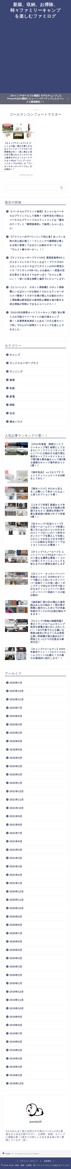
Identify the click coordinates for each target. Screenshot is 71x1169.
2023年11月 (17, 699)
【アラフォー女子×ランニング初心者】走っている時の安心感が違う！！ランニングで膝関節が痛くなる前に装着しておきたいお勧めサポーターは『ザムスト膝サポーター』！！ (38, 243)
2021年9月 (16, 816)
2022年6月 (16, 741)
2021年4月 (16, 858)
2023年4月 (16, 724)
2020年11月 (17, 899)
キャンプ (15, 354)
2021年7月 (16, 833)
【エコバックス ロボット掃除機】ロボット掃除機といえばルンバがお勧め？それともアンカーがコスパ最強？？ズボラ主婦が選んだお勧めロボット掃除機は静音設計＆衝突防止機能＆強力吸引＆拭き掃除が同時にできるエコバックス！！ (37, 295)
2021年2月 (16, 874)
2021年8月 (16, 824)
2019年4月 (16, 1058)
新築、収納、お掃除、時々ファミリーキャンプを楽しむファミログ (35, 10)
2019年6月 (16, 1041)
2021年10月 (17, 808)
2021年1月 (16, 883)
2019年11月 (17, 1000)
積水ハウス (16, 421)
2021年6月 (16, 841)
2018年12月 (17, 1083)
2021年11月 (17, 799)
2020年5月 (16, 950)
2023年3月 (16, 732)
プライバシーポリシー (29, 1161)
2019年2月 (16, 1075)
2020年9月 (16, 916)
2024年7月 (16, 682)
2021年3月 (16, 866)
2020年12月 (17, 891)
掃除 (12, 404)
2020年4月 (16, 958)
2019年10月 (17, 1008)
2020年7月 (16, 933)
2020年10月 (17, 908)
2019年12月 (17, 991)
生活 (12, 413)
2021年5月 (16, 849)
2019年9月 (16, 1016)
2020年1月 (16, 983)
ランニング (16, 371)
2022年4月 (16, 757)
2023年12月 (17, 691)
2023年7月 (16, 707)
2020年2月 (16, 975)
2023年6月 (16, 716)
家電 (12, 396)
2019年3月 (16, 1066)
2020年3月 (16, 966)
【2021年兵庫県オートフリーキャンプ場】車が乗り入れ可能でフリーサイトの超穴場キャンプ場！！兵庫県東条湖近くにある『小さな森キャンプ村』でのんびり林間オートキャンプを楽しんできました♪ (37, 321)
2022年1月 (16, 782)
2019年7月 (16, 1033)
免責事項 (47, 1161)
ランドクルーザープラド (24, 363)
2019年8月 (16, 1025)
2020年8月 (16, 924)
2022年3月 (16, 766)
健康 (12, 379)
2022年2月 (16, 774)
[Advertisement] (35, 56)
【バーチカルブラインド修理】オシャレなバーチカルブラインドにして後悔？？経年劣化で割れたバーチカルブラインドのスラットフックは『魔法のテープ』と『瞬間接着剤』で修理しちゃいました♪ (37, 220)
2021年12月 (17, 791)
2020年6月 (16, 941)
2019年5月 (16, 1050)
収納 (12, 388)
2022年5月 (16, 749)
